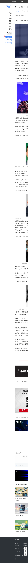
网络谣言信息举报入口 (20, 555)
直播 (10, 21)
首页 (10, 13)
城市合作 (17, 543)
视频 (10, 23)
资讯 (10, 18)
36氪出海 (17, 11)
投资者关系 (17, 551)
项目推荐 (17, 546)
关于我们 (25, 546)
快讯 (10, 15)
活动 (10, 29)
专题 (10, 26)
